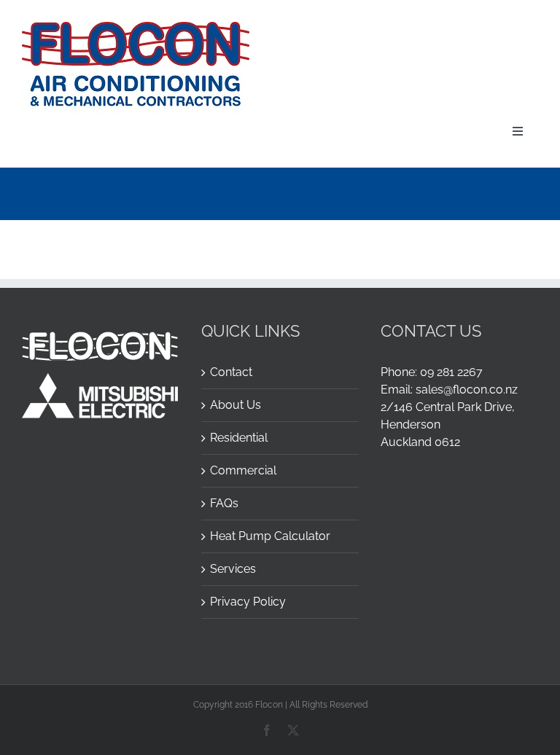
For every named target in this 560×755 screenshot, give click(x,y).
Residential (239, 438)
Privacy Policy (248, 602)
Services (233, 569)
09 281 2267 (451, 372)
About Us (235, 405)
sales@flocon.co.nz (467, 389)
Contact (231, 372)
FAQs (224, 503)
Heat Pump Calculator (270, 536)
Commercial (243, 470)
